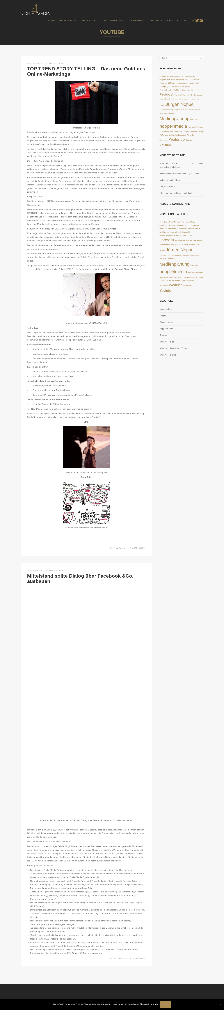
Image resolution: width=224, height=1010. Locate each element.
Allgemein (120, 548)
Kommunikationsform (185, 110)
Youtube (166, 145)
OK (165, 1004)
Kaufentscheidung (166, 110)
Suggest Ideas (166, 322)
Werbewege (164, 140)
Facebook (167, 94)
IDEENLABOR (117, 20)
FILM (103, 20)
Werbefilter (191, 135)
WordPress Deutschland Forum (173, 348)
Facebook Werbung (182, 95)
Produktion (192, 127)
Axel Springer (164, 86)
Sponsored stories (166, 132)
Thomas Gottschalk (190, 132)
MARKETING (89, 20)
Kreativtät (196, 110)
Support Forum (166, 329)
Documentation (166, 309)
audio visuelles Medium (191, 83)
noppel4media (173, 126)
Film (191, 95)
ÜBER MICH (155, 20)
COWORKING (137, 20)
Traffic (162, 135)
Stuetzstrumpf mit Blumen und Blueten (177, 193)
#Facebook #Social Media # (170, 76)
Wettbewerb (187, 140)
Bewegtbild (186, 86)
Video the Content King (170, 180)
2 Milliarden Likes (182, 80)
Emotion (191, 90)
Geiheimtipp (198, 95)
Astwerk (180, 83)
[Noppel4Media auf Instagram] (201, 20)
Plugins (163, 316)
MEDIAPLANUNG (68, 20)
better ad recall (175, 86)
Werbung (175, 139)
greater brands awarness (169, 99)
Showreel (199, 127)
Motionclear (194, 119)
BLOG (169, 20)
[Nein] (220, 1004)
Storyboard (178, 132)
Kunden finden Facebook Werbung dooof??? (179, 173)
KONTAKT (182, 20)
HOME (51, 20)
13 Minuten (172, 83)
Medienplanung (174, 118)
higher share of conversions (189, 99)
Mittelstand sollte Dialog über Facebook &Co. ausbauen (80, 578)
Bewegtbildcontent (166, 90)
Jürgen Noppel (55, 63)
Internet (162, 105)
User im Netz (170, 135)
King (175, 110)
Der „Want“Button (167, 186)
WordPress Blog (167, 342)
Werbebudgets (180, 135)
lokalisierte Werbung (167, 113)
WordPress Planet (168, 355)
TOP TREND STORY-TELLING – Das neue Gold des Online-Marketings (86, 71)
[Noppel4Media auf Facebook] (193, 20)
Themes (163, 335)
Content (184, 90)
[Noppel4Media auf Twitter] (197, 20)
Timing (200, 132)
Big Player (177, 90)
